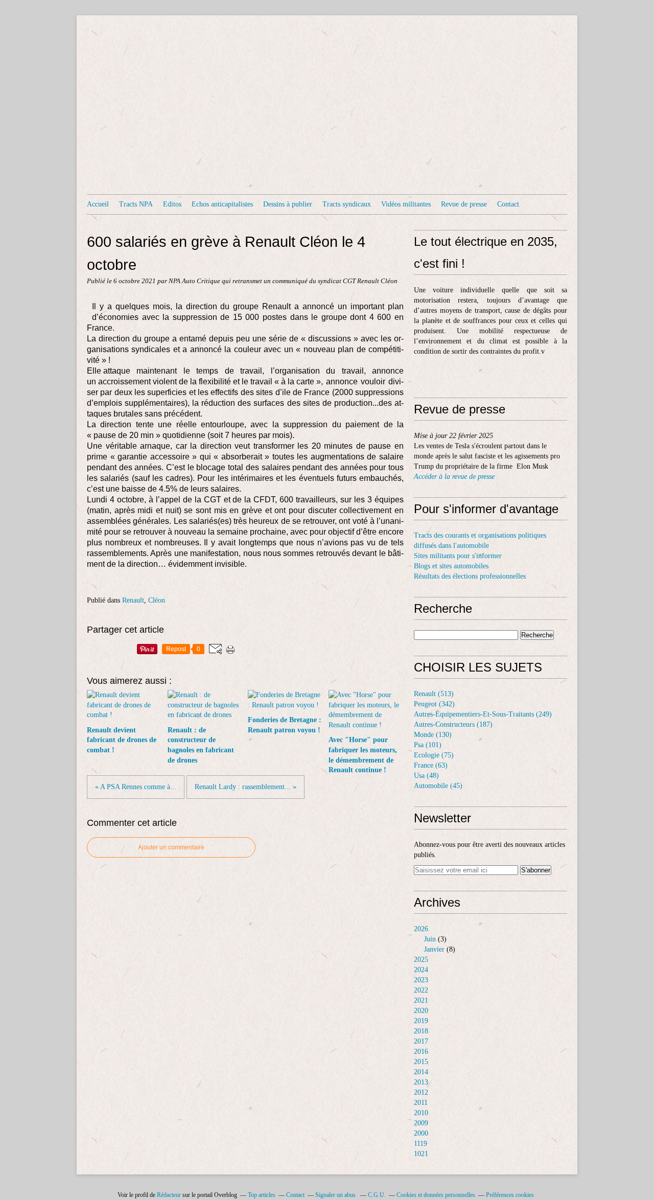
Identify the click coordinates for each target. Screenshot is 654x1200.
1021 (421, 1154)
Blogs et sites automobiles (451, 566)
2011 (421, 1102)
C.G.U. (377, 1194)
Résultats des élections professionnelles (470, 576)
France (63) (431, 765)
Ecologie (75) (434, 755)
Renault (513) (434, 694)
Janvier (434, 949)
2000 (421, 1133)
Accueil (98, 204)
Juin (430, 939)
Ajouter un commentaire (171, 847)
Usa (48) (426, 775)
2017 (421, 1041)
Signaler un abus (336, 1194)
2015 (421, 1062)
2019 (421, 1021)
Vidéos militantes (406, 204)
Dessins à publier (287, 204)
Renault (133, 600)
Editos (172, 204)
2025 (421, 959)
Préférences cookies (510, 1194)
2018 (421, 1031)
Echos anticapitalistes (222, 204)
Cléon (156, 600)
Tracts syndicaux (346, 204)
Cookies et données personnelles (435, 1194)
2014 (421, 1072)
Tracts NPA (136, 204)
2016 (421, 1051)
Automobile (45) (438, 786)
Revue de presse (464, 204)
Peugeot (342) (434, 704)
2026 (421, 929)
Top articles (261, 1194)
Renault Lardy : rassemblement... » (245, 787)
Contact (508, 204)
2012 (421, 1092)
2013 (421, 1082)
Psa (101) (427, 745)
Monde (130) (433, 735)
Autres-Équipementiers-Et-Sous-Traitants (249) (483, 714)
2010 (421, 1113)
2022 (421, 990)
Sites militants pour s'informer (458, 556)
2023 (421, 980)
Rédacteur (169, 1194)
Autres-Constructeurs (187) (453, 724)
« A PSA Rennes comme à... (135, 787)
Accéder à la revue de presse (454, 476)
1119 (420, 1143)
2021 (421, 1000)
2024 (421, 970)
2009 (421, 1123)
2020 (421, 1010)
